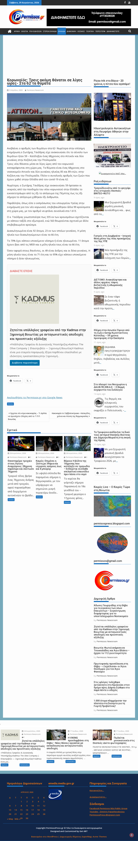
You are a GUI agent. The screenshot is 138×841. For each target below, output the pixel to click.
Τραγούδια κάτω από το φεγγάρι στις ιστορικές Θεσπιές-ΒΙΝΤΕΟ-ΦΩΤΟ (112, 191)
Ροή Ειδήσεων (35, 31)
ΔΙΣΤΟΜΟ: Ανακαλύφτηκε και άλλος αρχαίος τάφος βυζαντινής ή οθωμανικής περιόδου (110, 283)
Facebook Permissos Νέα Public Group (108, 808)
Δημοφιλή (71, 31)
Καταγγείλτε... (97, 790)
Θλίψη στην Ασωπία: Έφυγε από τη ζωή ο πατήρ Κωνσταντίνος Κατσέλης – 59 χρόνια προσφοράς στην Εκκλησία (112, 334)
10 (32, 805)
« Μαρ (10, 819)
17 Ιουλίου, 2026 (76, 731)
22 (21, 814)
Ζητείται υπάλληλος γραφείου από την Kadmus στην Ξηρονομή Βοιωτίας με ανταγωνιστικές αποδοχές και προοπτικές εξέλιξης (48, 334)
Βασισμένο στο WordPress (44, 836)
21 (15, 814)
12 (44, 805)
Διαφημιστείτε (113, 31)
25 (38, 814)
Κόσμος (81, 31)
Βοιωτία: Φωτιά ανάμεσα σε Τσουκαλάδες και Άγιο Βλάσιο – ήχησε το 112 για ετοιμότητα (112, 650)
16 (27, 809)
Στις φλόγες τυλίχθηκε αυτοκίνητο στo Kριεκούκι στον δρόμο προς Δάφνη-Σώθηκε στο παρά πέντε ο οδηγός (112, 686)
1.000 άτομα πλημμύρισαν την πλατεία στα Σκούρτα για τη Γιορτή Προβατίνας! (110, 703)
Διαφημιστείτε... (98, 797)
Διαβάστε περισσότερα (25, 362)
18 (38, 809)
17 (32, 809)
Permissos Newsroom (35, 90)
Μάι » (17, 819)
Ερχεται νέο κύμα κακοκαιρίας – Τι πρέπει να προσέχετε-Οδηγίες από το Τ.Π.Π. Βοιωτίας (27, 416)
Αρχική (17, 31)
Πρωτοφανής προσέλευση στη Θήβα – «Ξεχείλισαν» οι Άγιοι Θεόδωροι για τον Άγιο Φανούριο (111, 667)
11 (38, 805)
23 (27, 814)
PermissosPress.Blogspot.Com (105, 814)
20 (10, 814)
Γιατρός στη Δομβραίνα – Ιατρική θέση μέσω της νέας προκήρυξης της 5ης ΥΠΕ (112, 238)
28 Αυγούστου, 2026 (17, 453)
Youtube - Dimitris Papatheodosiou (107, 811)
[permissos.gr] (9, 31)
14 (15, 809)
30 (27, 818)
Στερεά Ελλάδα (50, 31)
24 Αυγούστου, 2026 (32, 731)
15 (21, 809)
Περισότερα (100, 31)
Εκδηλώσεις (24, 765)
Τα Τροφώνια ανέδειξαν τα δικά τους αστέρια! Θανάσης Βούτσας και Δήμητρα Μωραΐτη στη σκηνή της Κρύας (112, 436)
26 (44, 814)
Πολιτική (90, 31)
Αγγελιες (4, 765)
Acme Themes (100, 836)
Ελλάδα (61, 31)
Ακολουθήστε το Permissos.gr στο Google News (34, 397)
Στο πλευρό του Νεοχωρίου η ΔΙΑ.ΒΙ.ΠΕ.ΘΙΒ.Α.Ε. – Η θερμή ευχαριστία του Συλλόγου (110, 387)
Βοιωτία (24, 31)
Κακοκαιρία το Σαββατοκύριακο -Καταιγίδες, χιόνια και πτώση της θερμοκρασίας (71, 414)
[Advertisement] (69, 56)
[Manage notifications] (132, 835)
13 (10, 809)
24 (32, 814)
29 (21, 818)
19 (44, 809)
